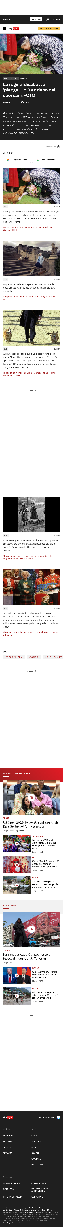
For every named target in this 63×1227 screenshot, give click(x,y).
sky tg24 (7, 1141)
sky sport (8, 1136)
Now (33, 1147)
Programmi (37, 1165)
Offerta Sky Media (12, 1197)
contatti (49, 1212)
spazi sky (36, 1159)
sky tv (34, 1136)
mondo (33, 657)
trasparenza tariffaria (26, 1212)
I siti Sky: (7, 1129)
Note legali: (8, 1177)
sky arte (7, 1153)
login (56, 19)
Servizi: (34, 1129)
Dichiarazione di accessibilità (39, 1189)
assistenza (40, 1212)
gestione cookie (11, 1183)
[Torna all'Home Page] (14, 28)
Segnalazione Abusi (15, 1223)
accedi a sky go (47, 1117)
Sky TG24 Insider (49, 28)
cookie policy (38, 1183)
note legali (9, 1189)
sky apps (36, 1141)
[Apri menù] (4, 28)
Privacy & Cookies (21, 1210)
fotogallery (14, 657)
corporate (37, 1197)
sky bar (35, 1153)
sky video (8, 1147)
